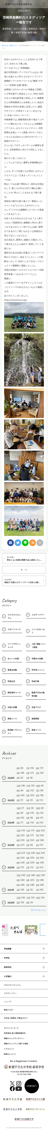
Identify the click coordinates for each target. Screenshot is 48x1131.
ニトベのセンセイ (38, 631)
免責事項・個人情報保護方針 (15, 1033)
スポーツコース (14, 629)
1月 (27, 778)
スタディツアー (38, 614)
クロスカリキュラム (14, 616)
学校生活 (33, 28)
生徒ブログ (36, 707)
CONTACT (32, 1086)
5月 (18, 773)
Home (6, 45)
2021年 (11, 890)
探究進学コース (14, 692)
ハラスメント (9, 1049)
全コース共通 (20, 28)
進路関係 (35, 718)
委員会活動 (12, 670)
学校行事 (35, 681)
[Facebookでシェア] (10, 542)
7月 (27, 768)
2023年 (11, 845)
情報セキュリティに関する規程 (16, 1043)
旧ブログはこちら (38, 910)
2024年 (11, 822)
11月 (28, 786)
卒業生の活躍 (37, 658)
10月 (38, 786)
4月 (27, 773)
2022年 (11, 867)
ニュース (7, 1001)
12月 (19, 786)
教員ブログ (14, 45)
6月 (37, 768)
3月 (37, 773)
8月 (18, 768)
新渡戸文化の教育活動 (26, 32)
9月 (18, 790)
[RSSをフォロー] (32, 542)
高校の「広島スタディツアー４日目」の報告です (24, 581)
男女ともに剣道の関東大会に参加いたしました (26, 558)
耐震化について (10, 1054)
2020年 (11, 902)
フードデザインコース (14, 645)
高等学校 (6, 28)
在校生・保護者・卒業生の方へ (16, 1017)
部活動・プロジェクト (15, 731)
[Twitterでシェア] (18, 542)
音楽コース (36, 730)
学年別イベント (38, 670)
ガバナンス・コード (11, 1028)
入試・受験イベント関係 (39, 645)
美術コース (12, 718)
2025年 (11, 800)
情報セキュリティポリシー (14, 1038)
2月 (18, 778)
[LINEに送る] (25, 542)
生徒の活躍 (12, 707)
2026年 (11, 778)
